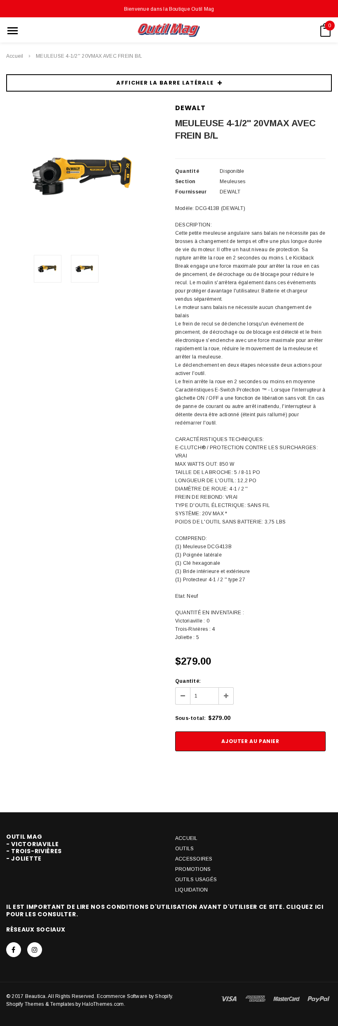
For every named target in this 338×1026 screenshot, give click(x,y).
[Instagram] (34, 949)
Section (185, 181)
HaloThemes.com (103, 1004)
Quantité (187, 171)
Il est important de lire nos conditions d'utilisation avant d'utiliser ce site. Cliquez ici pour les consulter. (165, 910)
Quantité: (188, 681)
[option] (84, 176)
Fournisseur (191, 192)
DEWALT (190, 108)
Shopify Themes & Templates (40, 1004)
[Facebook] (13, 949)
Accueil (14, 56)
